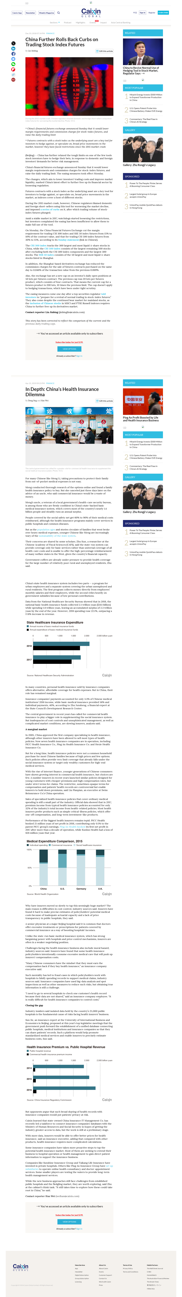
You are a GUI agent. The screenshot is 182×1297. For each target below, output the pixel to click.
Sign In (79, 356)
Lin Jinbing (33, 51)
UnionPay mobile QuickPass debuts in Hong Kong (146, 206)
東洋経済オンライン (154, 1285)
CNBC (149, 1272)
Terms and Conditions (130, 1272)
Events (93, 22)
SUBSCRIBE (163, 12)
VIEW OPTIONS (69, 349)
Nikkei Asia (151, 1289)
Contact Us (103, 1278)
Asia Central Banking (120, 22)
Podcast (67, 22)
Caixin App (17, 13)
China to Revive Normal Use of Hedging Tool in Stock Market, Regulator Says (141, 70)
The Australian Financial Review (158, 1278)
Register (152, 12)
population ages (46, 529)
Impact (103, 22)
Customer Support (105, 1275)
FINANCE (50, 33)
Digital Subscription (82, 1275)
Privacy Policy (128, 1268)
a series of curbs (50, 209)
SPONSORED (132, 176)
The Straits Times (153, 1282)
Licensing (78, 1282)
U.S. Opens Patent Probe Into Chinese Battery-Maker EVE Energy (146, 109)
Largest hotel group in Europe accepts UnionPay (143, 195)
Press (101, 1285)
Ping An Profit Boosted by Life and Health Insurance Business (141, 419)
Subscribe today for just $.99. (69, 342)
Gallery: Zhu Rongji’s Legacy (139, 165)
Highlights (80, 22)
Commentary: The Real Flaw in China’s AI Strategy (143, 120)
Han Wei (44, 400)
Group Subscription (82, 1278)
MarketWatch (152, 1275)
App (76, 1268)
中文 (135, 12)
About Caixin (103, 1268)
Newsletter (30, 13)
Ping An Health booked (72, 826)
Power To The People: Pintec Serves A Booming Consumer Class (146, 184)
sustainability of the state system (57, 535)
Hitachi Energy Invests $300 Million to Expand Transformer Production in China (146, 97)
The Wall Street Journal (155, 1268)
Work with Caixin (105, 1282)
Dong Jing (32, 400)
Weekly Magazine (46, 13)
